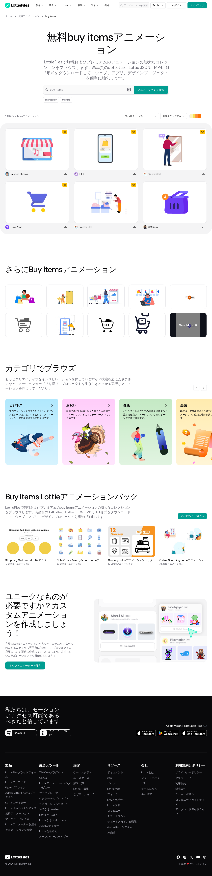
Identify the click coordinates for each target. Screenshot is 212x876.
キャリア (146, 794)
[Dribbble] (205, 857)
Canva (43, 778)
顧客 (80, 5)
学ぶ (93, 5)
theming (66, 100)
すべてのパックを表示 (192, 516)
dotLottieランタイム (119, 827)
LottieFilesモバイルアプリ (20, 808)
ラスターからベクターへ (53, 804)
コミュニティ (115, 810)
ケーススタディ (82, 772)
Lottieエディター (15, 802)
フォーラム (114, 794)
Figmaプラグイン (15, 787)
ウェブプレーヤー (49, 793)
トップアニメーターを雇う (25, 665)
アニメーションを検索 (135, 5)
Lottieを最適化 (48, 831)
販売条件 (180, 789)
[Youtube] (198, 857)
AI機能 (111, 832)
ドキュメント (115, 772)
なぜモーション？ (84, 794)
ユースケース (81, 778)
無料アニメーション (17, 813)
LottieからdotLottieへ (52, 820)
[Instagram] (185, 857)
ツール (65, 5)
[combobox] (147, 116)
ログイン (176, 5)
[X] (191, 857)
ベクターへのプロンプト (53, 798)
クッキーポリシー (186, 794)
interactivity (51, 100)
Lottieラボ (113, 805)
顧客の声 (78, 783)
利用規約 (180, 783)
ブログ (111, 783)
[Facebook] (178, 857)
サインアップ (197, 5)
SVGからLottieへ (49, 809)
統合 (51, 5)
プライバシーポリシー (188, 772)
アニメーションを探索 (18, 830)
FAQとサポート (116, 799)
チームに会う (149, 789)
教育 (110, 778)
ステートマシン (116, 816)
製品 (38, 5)
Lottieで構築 (81, 789)
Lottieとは (113, 789)
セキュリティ (183, 778)
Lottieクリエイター (16, 782)
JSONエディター (49, 825)
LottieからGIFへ (48, 815)
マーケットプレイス (17, 819)
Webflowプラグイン (51, 772)
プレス (145, 783)
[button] (106, 90)
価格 (106, 5)
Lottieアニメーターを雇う (20, 824)
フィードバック (150, 778)
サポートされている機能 (121, 821)
